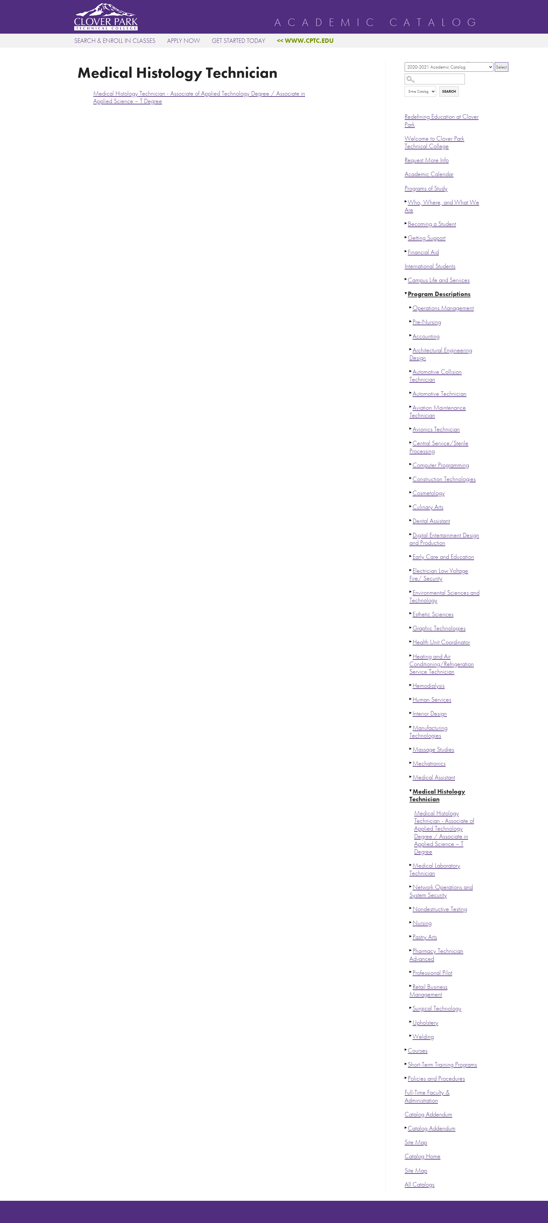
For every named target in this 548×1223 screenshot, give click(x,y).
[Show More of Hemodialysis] (411, 684)
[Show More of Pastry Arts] (411, 936)
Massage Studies (433, 749)
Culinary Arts (428, 507)
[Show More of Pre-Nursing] (411, 321)
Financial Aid (423, 252)
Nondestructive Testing (440, 909)
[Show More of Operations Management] (411, 307)
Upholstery (425, 1023)
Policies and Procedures (436, 1078)
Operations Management (443, 308)
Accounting (426, 336)
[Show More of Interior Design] (411, 712)
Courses (417, 1050)
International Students (430, 266)
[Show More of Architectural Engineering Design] (411, 349)
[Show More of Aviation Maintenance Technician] (411, 406)
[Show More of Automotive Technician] (411, 392)
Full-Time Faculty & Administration (427, 1096)
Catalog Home (422, 1156)
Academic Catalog (378, 22)
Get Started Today (238, 40)
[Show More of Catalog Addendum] (406, 1127)
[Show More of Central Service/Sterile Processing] (411, 442)
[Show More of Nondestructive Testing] (411, 908)
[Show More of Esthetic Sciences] (411, 613)
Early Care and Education (443, 557)
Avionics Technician (436, 429)
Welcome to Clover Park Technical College (434, 142)
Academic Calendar (429, 174)
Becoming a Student (432, 224)
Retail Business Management (428, 990)
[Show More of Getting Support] (406, 237)
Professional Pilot (432, 973)
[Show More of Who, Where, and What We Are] (406, 201)
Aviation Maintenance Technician (437, 411)
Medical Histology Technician (437, 795)
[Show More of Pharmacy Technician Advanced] (411, 950)
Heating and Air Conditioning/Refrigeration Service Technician (441, 664)
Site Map (416, 1142)
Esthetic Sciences (433, 614)
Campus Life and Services (439, 280)
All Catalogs (419, 1184)
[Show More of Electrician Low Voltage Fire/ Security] (411, 570)
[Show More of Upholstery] (411, 1021)
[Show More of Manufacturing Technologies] (411, 727)
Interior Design (430, 713)
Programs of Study (426, 188)
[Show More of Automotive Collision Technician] (411, 371)
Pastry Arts (425, 937)
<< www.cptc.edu (305, 40)
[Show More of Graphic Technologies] (411, 627)
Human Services (432, 700)
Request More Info (427, 160)
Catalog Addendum (428, 1114)
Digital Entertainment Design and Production (444, 539)
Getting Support (427, 238)
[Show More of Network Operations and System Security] (411, 886)
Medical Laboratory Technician (434, 869)
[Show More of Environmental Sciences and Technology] (411, 591)
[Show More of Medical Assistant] (411, 776)
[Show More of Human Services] (411, 698)
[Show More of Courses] (406, 1049)
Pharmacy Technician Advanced (436, 954)
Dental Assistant (431, 521)
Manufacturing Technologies (428, 731)
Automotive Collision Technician (435, 375)
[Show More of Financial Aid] (406, 251)
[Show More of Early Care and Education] (411, 556)
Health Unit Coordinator (441, 642)
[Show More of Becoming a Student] (406, 223)
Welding (423, 1037)
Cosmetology (429, 493)
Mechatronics (429, 763)
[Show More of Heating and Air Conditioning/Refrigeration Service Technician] (411, 655)
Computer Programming (441, 465)
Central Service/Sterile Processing (438, 447)
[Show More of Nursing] (411, 922)
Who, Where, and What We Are (442, 206)
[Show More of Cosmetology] (411, 492)
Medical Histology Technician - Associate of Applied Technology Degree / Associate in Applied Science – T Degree (444, 832)
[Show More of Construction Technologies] (411, 478)
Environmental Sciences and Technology (444, 596)
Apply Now (183, 40)
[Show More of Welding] (411, 1035)
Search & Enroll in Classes (114, 40)
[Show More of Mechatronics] (411, 762)
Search (449, 91)
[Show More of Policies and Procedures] (406, 1077)
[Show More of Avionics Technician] (411, 428)
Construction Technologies (444, 479)
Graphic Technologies (439, 628)
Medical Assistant (434, 777)
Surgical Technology (437, 1008)
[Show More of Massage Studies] (411, 748)
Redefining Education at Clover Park (442, 120)
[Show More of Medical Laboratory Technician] (411, 864)
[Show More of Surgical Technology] (411, 1007)
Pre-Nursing (427, 322)
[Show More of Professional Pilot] (411, 972)
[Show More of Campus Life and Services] (406, 279)
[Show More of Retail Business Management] (411, 986)
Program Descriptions (439, 294)
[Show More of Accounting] (411, 335)
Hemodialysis (429, 686)
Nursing (422, 923)
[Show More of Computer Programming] (411, 464)
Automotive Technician (439, 394)
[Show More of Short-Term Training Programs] (406, 1063)
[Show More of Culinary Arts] (411, 506)
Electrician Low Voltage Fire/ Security (438, 574)
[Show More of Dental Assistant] (411, 520)
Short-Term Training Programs (442, 1064)
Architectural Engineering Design (440, 354)
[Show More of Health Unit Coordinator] (411, 641)
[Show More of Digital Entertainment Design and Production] (411, 534)
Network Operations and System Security (441, 891)
